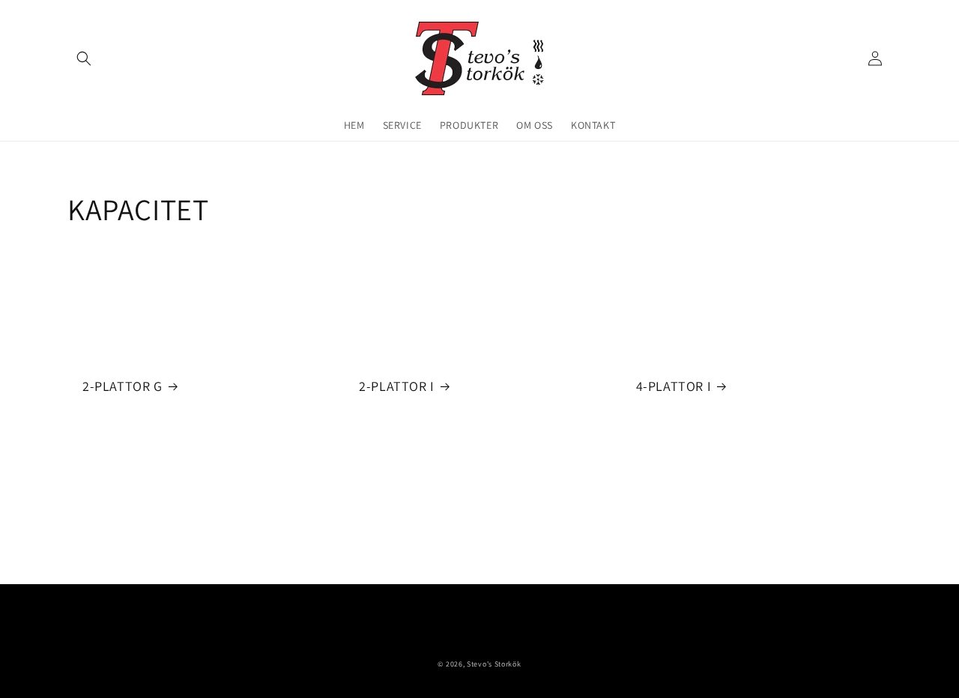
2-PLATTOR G (122, 386)
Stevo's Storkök (494, 664)
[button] (83, 58)
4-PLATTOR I (674, 386)
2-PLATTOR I (397, 386)
